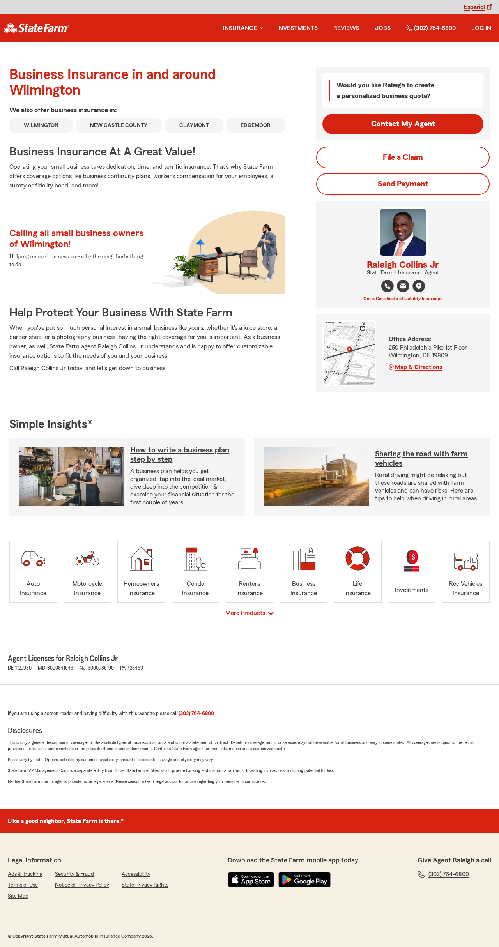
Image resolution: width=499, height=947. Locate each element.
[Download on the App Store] (251, 879)
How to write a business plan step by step (179, 454)
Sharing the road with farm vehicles (421, 458)
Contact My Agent (403, 124)
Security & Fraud (74, 874)
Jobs (383, 28)
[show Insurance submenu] (260, 28)
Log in (481, 28)
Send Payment (403, 184)
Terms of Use (23, 885)
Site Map (18, 896)
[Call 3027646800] (387, 286)
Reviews (346, 28)
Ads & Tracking (25, 874)
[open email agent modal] (403, 287)
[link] (36, 28)
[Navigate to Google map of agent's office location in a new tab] (418, 286)
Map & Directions (418, 367)
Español (474, 7)
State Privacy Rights (145, 885)
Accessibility (136, 874)
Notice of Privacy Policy (82, 885)
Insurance (240, 28)
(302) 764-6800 (435, 28)
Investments (297, 28)
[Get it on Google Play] (304, 879)
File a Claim (403, 157)
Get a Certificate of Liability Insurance (402, 298)
